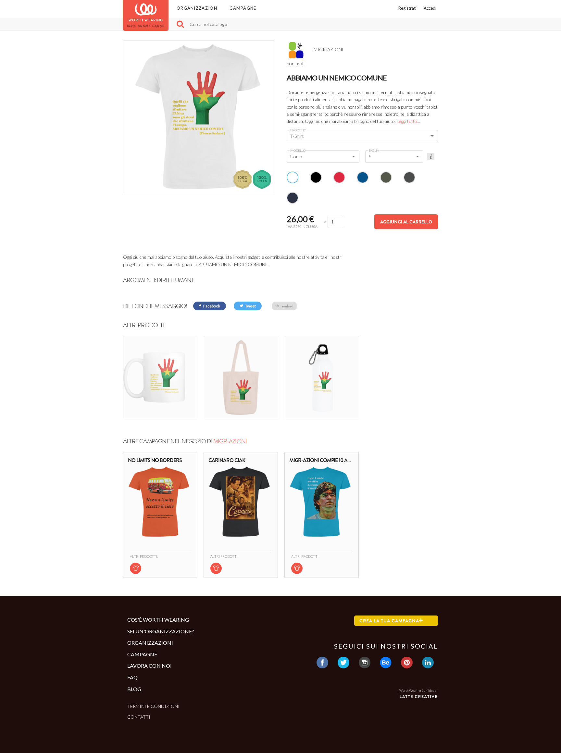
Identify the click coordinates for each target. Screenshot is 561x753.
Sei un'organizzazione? (160, 631)
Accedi (430, 8)
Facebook (211, 306)
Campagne (243, 8)
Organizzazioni (198, 8)
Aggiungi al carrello (406, 222)
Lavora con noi (149, 666)
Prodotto (298, 130)
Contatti (138, 717)
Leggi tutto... (408, 121)
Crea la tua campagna (389, 620)
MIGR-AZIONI (230, 441)
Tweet (250, 306)
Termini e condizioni (153, 706)
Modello (297, 150)
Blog (134, 689)
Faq (132, 677)
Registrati (407, 8)
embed (287, 306)
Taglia (374, 150)
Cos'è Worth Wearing (158, 619)
